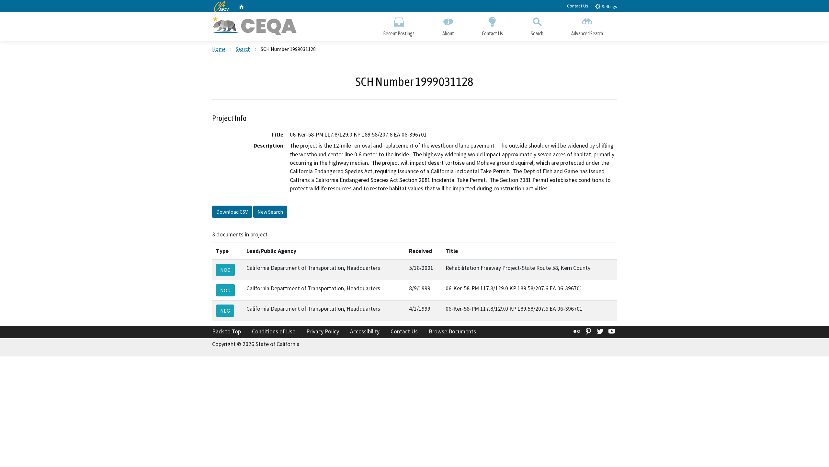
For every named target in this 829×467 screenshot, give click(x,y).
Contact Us (577, 6)
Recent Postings (398, 33)
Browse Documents (452, 331)
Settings (609, 6)
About (448, 33)
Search (537, 33)
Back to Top (226, 331)
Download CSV (232, 212)
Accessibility (365, 331)
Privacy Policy (322, 331)
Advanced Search (587, 33)
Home (219, 49)
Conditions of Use (273, 331)
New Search (270, 212)
